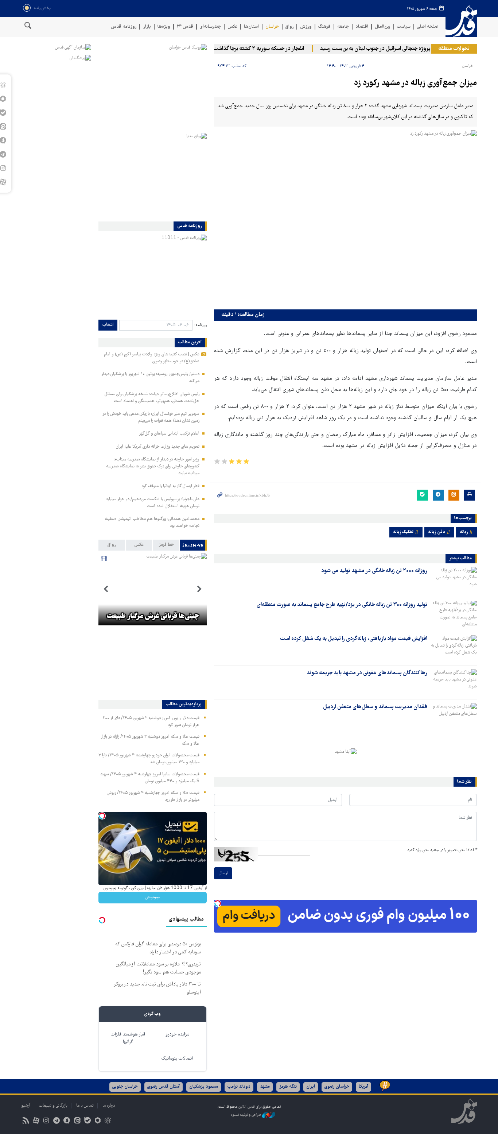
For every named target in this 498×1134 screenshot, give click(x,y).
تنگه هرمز (288, 1087)
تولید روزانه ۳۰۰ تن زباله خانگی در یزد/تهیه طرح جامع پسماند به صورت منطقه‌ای (342, 605)
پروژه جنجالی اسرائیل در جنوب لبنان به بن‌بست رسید (387, 49)
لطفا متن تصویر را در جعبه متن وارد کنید (442, 850)
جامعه (343, 27)
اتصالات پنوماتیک (177, 1058)
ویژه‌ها (163, 27)
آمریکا (363, 1087)
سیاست (404, 27)
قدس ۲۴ (185, 27)
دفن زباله (436, 532)
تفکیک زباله (403, 532)
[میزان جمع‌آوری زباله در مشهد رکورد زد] (345, 218)
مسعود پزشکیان (203, 1087)
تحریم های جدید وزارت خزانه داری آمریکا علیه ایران (157, 447)
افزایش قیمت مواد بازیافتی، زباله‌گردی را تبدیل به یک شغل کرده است (353, 639)
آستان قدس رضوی (163, 1087)
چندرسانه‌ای (210, 27)
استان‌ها (251, 27)
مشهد (265, 1087)
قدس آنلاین (461, 21)
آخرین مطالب (190, 343)
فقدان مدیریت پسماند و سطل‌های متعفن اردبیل (375, 707)
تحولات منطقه (454, 49)
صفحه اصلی (427, 27)
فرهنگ (324, 27)
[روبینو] (97, 1121)
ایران (310, 1087)
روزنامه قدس (123, 27)
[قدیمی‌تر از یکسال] (453, 580)
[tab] (193, 545)
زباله (464, 532)
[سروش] (66, 1121)
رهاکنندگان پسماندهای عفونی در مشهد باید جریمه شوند (367, 673)
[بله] (87, 1121)
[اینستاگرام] (46, 1121)
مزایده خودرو (177, 1034)
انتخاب (107, 325)
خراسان (272, 27)
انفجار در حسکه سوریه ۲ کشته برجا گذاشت (270, 49)
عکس (232, 27)
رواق (289, 27)
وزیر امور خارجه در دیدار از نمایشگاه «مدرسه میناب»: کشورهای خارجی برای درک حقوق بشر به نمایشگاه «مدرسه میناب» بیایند (152, 466)
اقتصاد (361, 27)
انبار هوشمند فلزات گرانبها (128, 1038)
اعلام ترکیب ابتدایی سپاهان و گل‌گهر (169, 434)
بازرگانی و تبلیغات (53, 1106)
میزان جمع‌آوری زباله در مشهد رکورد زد (415, 83)
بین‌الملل (382, 27)
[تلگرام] (56, 1121)
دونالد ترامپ (238, 1087)
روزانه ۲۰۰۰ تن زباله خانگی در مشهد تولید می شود (374, 571)
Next (105, 589)
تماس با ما (85, 1106)
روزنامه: (200, 325)
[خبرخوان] (25, 1121)
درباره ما (108, 1106)
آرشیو (25, 1106)
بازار (147, 27)
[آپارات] (35, 1121)
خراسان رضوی (336, 1087)
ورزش (306, 27)
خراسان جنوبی (125, 1087)
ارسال (223, 873)
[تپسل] (217, 903)
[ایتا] (77, 1121)
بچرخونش (152, 897)
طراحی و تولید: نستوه (246, 1115)
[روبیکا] (108, 1121)
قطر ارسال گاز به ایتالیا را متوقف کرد (170, 486)
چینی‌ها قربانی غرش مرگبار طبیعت (152, 617)
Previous (199, 589)
